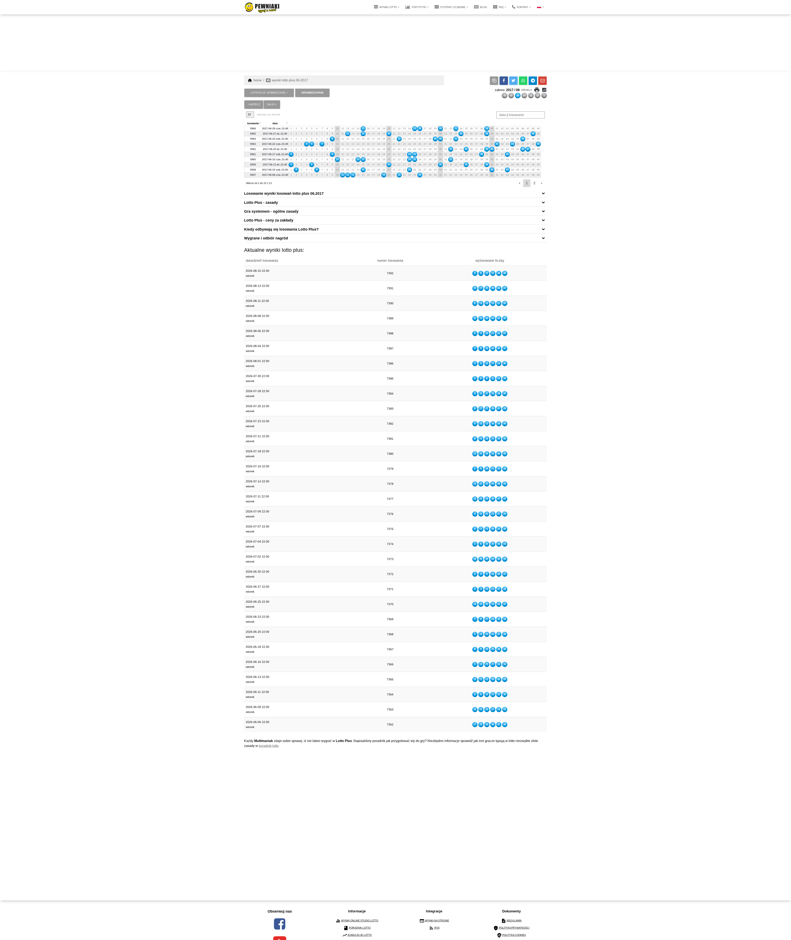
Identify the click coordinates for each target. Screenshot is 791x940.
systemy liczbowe (453, 7)
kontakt (522, 7)
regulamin (511, 920)
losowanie (253, 123)
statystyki (419, 7)
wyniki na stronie (434, 920)
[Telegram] (533, 80)
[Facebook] (504, 80)
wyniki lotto (388, 7)
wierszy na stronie (268, 114)
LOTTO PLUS (267, 92)
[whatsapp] (523, 80)
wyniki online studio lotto (357, 920)
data (275, 123)
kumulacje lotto (357, 935)
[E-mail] (542, 80)
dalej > (272, 104)
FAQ (501, 7)
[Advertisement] (395, 43)
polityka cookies (511, 935)
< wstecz (254, 104)
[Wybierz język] (540, 7)
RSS (434, 928)
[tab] (395, 193)
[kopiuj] (494, 80)
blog (483, 7)
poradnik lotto (268, 746)
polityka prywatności (511, 928)
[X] (513, 80)
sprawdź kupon (312, 92)
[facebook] (279, 924)
